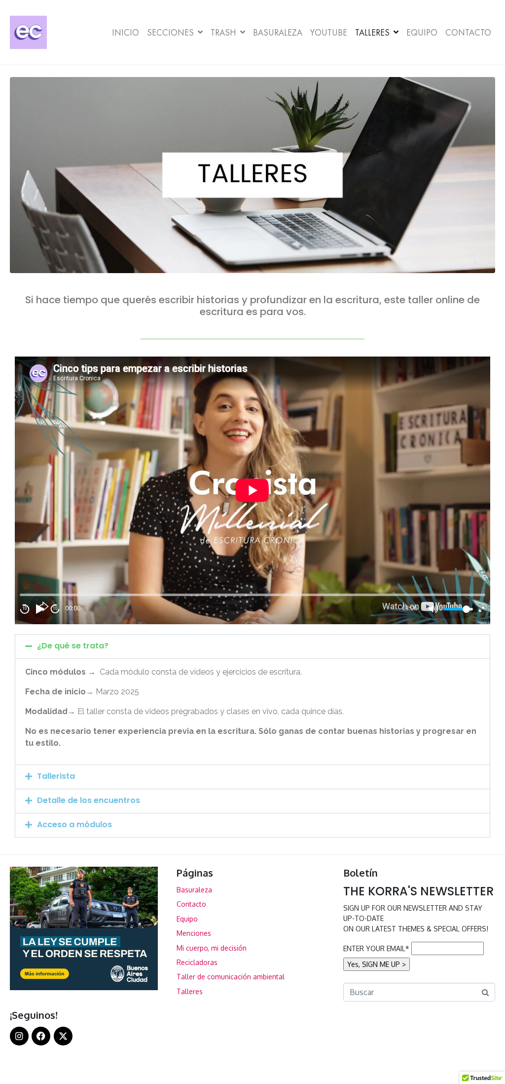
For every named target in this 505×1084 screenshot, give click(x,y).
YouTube (328, 32)
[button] (252, 646)
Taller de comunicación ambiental (231, 976)
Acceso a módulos (74, 824)
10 (24, 608)
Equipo (421, 32)
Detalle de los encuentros (88, 800)
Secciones (170, 32)
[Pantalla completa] (481, 609)
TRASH (223, 32)
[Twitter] (63, 1036)
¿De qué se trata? (72, 645)
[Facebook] (41, 1036)
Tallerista (56, 776)
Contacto (468, 32)
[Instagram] (19, 1036)
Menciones (194, 933)
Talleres (372, 32)
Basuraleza (277, 32)
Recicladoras (197, 962)
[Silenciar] (433, 608)
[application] (252, 490)
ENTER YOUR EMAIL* (376, 948)
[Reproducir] (40, 609)
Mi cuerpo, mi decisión (212, 948)
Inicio (125, 32)
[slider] (458, 609)
